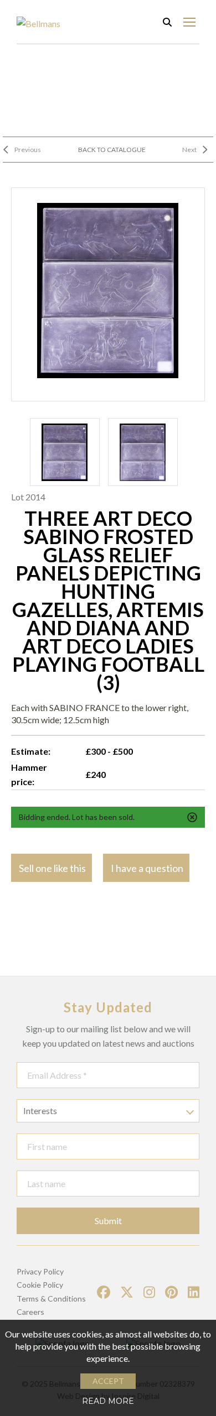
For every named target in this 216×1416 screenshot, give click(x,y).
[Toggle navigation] (189, 21)
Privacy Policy (40, 1271)
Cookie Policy (40, 1284)
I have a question (147, 868)
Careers (30, 1311)
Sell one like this (52, 868)
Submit (108, 1220)
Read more (108, 1401)
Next (189, 149)
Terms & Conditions (51, 1298)
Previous (27, 149)
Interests (40, 1110)
